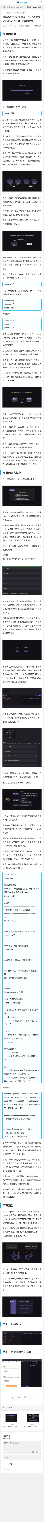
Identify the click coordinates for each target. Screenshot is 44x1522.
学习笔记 (20, 7)
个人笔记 (12, 7)
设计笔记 (23, 3)
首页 (5, 7)
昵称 (6, 1457)
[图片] (37, 1452)
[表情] (33, 1452)
